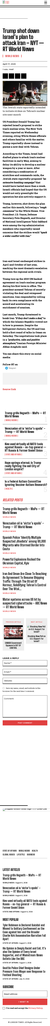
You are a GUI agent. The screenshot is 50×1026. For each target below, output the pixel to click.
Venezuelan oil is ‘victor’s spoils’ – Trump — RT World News (25, 430)
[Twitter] (11, 76)
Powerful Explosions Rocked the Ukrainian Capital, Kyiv (21, 561)
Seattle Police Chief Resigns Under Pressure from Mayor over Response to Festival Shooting (24, 971)
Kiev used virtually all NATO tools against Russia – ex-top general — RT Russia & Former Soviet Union (25, 447)
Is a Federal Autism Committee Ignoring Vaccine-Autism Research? (26, 483)
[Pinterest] (17, 76)
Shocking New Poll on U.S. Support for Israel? (37, 638)
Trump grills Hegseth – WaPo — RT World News (25, 414)
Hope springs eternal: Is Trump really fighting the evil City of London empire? (23, 466)
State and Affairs (13, 454)
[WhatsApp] (23, 76)
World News (11, 420)
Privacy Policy (35, 1008)
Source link (9, 389)
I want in (24, 1002)
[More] (30, 76)
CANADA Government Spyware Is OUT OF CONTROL (13, 645)
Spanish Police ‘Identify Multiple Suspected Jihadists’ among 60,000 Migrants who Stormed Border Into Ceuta (24, 543)
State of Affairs (10, 943)
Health (9, 489)
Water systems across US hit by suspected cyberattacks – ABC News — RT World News (25, 603)
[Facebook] (5, 76)
